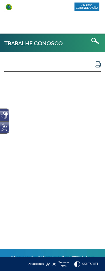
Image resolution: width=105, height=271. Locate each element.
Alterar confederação (87, 6)
